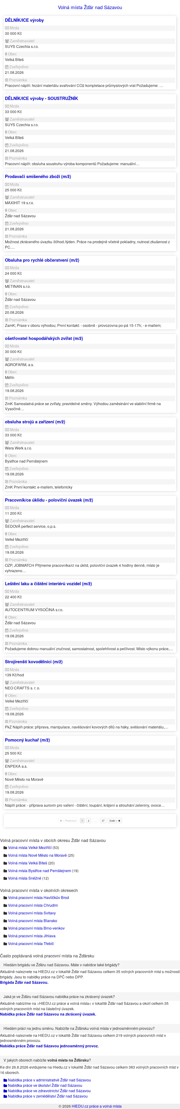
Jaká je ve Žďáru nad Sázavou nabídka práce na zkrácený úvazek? (59, 996)
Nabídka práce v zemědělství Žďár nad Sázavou (47, 1096)
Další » (113, 820)
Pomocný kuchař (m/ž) (27, 740)
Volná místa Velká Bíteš (27, 863)
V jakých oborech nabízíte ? (47, 1060)
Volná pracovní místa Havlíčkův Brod (38, 897)
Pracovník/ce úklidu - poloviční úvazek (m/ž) (49, 500)
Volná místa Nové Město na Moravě (37, 855)
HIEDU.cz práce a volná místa (97, 1106)
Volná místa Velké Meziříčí (30, 847)
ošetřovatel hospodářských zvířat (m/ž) (44, 338)
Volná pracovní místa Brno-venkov (36, 928)
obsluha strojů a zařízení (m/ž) (35, 421)
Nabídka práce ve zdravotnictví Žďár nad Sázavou (49, 1090)
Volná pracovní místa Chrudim (33, 905)
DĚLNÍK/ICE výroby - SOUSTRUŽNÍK (41, 98)
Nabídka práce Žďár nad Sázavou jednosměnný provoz (49, 1045)
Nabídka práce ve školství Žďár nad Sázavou (44, 1085)
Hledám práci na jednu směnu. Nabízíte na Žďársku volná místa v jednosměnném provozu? (79, 1028)
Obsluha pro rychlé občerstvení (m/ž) (42, 260)
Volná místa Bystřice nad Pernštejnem (39, 870)
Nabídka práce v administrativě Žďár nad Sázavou (49, 1080)
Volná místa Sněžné (24, 878)
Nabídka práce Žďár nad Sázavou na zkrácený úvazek (47, 1014)
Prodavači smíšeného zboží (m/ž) (38, 176)
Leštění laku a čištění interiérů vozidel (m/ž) (48, 583)
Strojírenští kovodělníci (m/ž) (34, 661)
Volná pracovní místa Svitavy (32, 913)
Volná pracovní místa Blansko (32, 920)
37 (103, 820)
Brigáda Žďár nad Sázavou (23, 982)
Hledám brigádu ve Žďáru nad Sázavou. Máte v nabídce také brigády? (62, 964)
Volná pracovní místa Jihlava (32, 935)
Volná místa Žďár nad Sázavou (90, 7)
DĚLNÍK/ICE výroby (24, 20)
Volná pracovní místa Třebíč (31, 943)
